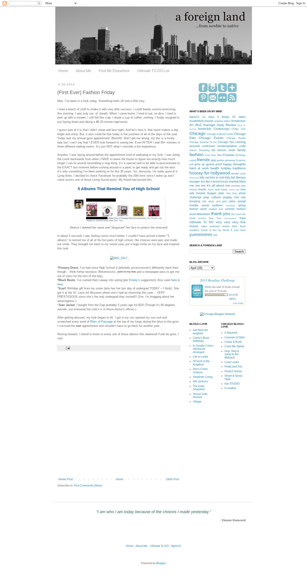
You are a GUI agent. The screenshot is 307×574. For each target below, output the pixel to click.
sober (232, 201)
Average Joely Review (219, 125)
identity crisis (238, 173)
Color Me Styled (234, 346)
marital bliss (237, 181)
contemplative (227, 146)
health (214, 168)
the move (236, 214)
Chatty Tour (238, 129)
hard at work (199, 168)
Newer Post (65, 479)
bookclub (204, 128)
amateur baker (222, 121)
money (193, 189)
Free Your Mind (213, 155)
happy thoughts (234, 164)
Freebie (228, 155)
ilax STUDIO (232, 383)
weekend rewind (219, 226)
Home (63, 71)
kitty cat (204, 177)
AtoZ (198, 125)
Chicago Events (211, 138)
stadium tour (216, 209)
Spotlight (230, 205)
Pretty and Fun (233, 366)
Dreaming (204, 150)
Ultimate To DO (201, 222)
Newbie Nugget (206, 193)
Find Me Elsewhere (114, 71)
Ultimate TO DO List (153, 71)
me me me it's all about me (209, 185)
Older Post (172, 479)
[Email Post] (67, 348)
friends (203, 159)
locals (224, 181)
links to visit (216, 177)
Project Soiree (233, 371)
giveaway (230, 160)
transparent (230, 218)
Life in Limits (200, 356)
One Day (231, 193)
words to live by (211, 230)
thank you (220, 213)
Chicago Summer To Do (203, 142)
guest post (214, 164)
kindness (194, 177)
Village (197, 401)
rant (236, 197)
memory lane (238, 185)
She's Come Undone (200, 370)
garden (220, 160)
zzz (215, 235)
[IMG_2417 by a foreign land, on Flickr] (119, 258)
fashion (196, 154)
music (202, 189)
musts (224, 189)
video (204, 226)
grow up (199, 164)
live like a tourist (210, 181)
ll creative (230, 388)
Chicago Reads (236, 138)
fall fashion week (223, 150)
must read (214, 189)
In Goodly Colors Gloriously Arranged (203, 349)
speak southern (212, 205)
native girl (234, 189)
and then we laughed (200, 331)
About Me (83, 71)
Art (191, 125)
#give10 (194, 117)
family (241, 150)
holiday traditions (233, 168)
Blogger (161, 563)
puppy (227, 197)
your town (240, 230)
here (174, 280)
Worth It (227, 230)
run (204, 201)
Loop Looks (232, 362)
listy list (230, 177)
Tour (218, 218)
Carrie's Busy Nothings (201, 339)
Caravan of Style (235, 337)
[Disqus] (118, 417)
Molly (208, 286)
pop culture (212, 197)
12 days (208, 117)
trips (243, 218)
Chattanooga (221, 128)
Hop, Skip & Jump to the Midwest (232, 354)
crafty (242, 146)
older (221, 193)
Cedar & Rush (233, 341)
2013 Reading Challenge (217, 280)
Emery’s (134, 280)
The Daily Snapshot (199, 388)
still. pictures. (201, 381)
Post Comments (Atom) (88, 485)
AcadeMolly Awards (201, 121)
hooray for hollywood (209, 173)
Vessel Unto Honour (200, 395)
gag (213, 160)
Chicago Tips (226, 142)
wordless (194, 230)
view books (238, 303)
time (211, 218)
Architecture (238, 121)
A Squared (231, 332)
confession (208, 146)
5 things (223, 117)
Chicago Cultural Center (220, 134)
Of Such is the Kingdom (201, 363)
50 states (239, 117)
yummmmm (200, 234)
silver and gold (217, 201)
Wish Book (239, 226)
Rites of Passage (101, 321)
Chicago (197, 133)
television (203, 214)
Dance (193, 150)
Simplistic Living (203, 376)
